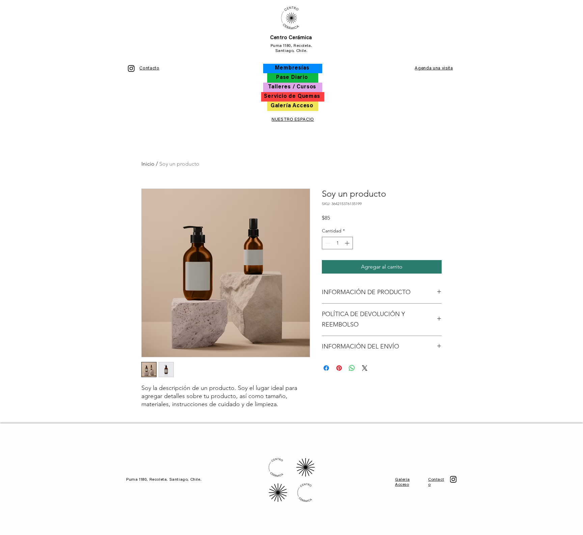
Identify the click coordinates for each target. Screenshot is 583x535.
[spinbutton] (337, 243)
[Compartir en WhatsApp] (352, 368)
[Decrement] (327, 243)
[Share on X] (365, 368)
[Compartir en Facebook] (326, 368)
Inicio (148, 164)
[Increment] (347, 243)
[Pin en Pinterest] (339, 368)
